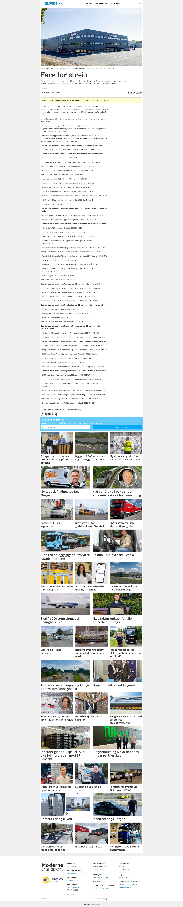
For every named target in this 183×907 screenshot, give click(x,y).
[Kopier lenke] (137, 92)
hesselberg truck (73, 410)
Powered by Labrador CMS (91, 904)
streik (50, 410)
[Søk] (140, 3)
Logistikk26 (115, 3)
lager (44, 410)
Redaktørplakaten (125, 887)
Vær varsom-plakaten (126, 884)
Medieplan (71, 894)
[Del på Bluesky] (140, 92)
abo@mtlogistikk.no (100, 888)
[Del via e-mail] (134, 92)
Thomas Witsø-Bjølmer (75, 873)
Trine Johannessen (73, 887)
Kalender (88, 3)
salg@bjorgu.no (124, 877)
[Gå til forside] (53, 3)
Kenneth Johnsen (73, 880)
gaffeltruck (59, 410)
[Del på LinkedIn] (131, 92)
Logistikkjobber (101, 3)
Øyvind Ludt (71, 866)
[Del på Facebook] (128, 92)
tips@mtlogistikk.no (100, 877)
